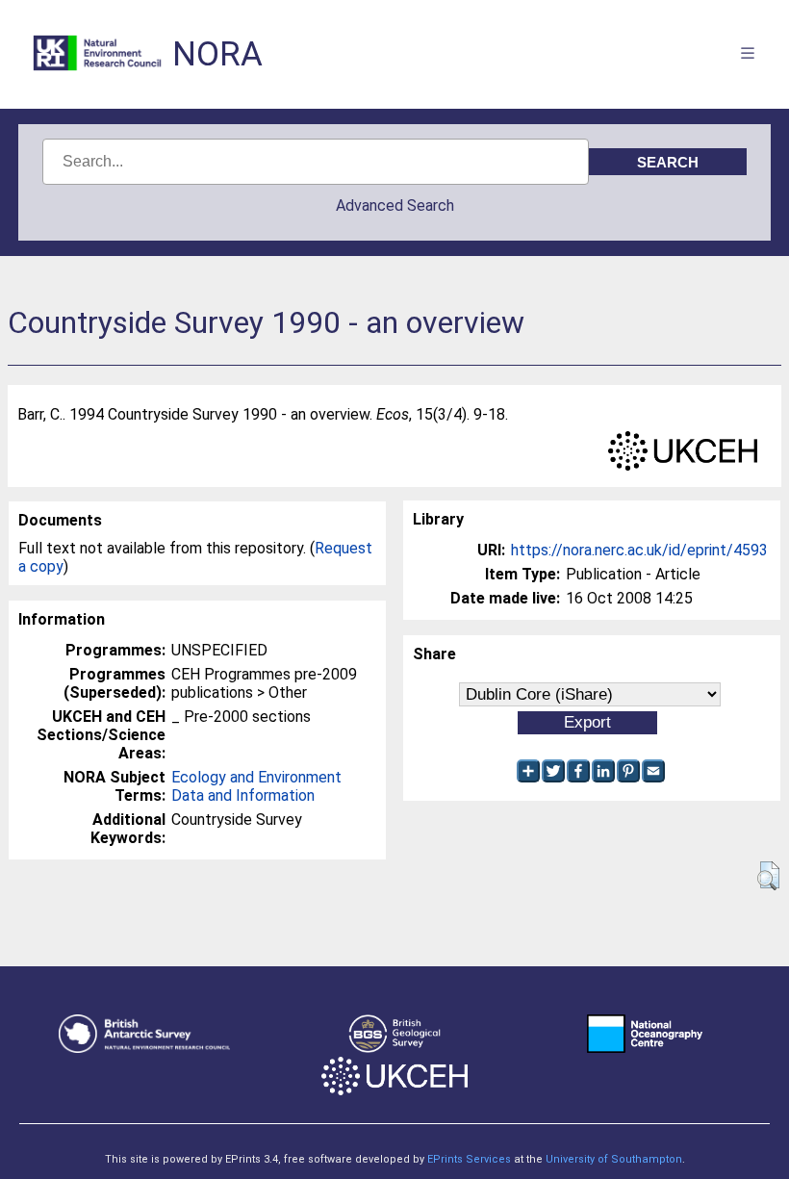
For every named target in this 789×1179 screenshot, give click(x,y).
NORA (217, 54)
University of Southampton (614, 1159)
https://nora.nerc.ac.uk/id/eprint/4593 (639, 550)
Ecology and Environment (256, 777)
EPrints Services (469, 1159)
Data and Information (243, 795)
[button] (768, 875)
